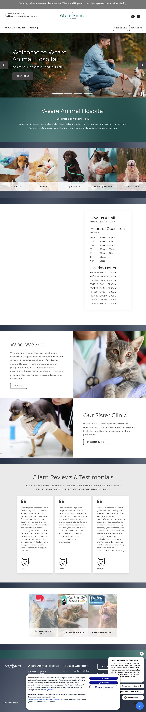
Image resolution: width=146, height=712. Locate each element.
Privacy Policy (47, 690)
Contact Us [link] (136, 28)
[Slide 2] (68, 93)
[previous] (4, 65)
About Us (10, 28)
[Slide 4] (88, 93)
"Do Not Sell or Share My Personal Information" (44, 699)
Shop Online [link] (120, 28)
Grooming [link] (32, 28)
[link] (73, 16)
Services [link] (20, 28)
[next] (142, 65)
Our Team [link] (18, 386)
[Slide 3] (78, 93)
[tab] (95, 233)
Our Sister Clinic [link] (95, 442)
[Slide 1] (57, 93)
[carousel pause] (142, 94)
